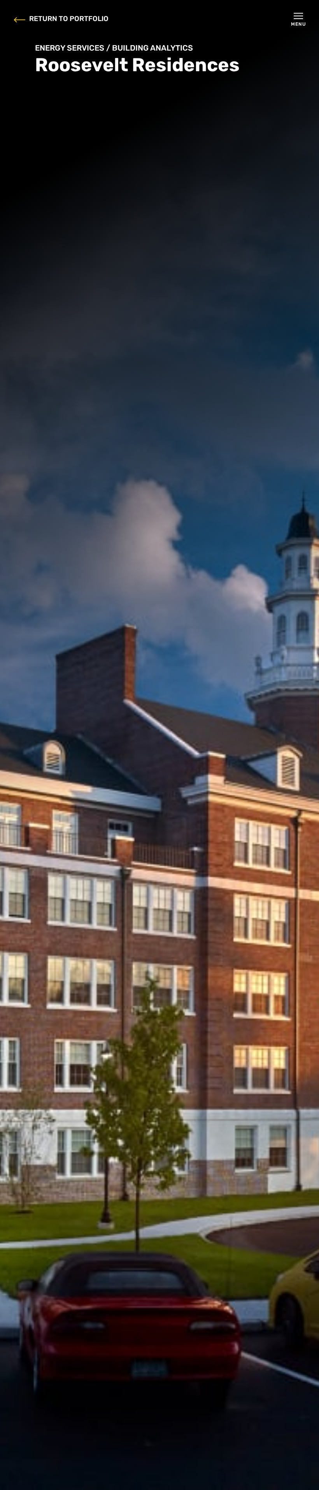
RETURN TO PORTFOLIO (69, 19)
